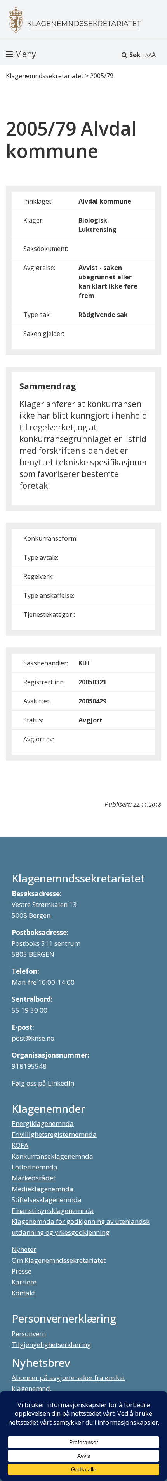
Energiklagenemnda (43, 1123)
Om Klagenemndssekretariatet (59, 1260)
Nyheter (24, 1249)
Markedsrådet (34, 1177)
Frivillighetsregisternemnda (54, 1134)
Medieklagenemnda (42, 1188)
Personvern (29, 1333)
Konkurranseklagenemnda (52, 1156)
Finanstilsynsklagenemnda (53, 1210)
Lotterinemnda (34, 1167)
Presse (21, 1271)
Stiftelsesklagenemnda (47, 1199)
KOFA (20, 1145)
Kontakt (23, 1292)
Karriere (24, 1281)
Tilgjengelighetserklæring (51, 1344)
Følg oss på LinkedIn (43, 1083)
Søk (135, 54)
